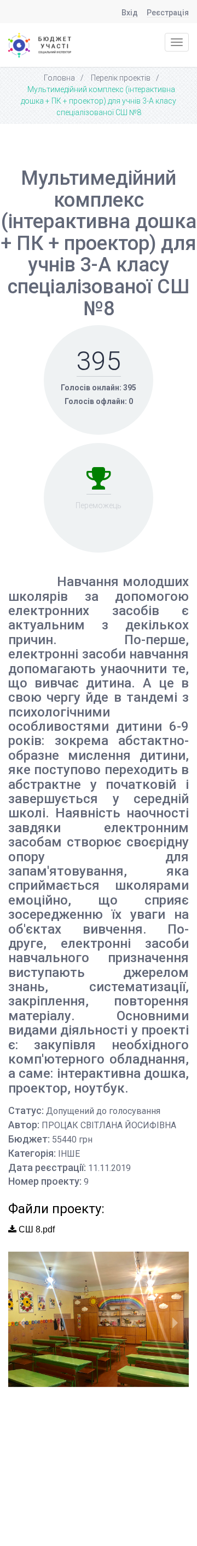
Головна (59, 77)
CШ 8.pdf (35, 1229)
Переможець (98, 505)
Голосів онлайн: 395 (98, 387)
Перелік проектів (120, 77)
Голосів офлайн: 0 (99, 401)
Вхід (129, 13)
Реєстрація (168, 13)
